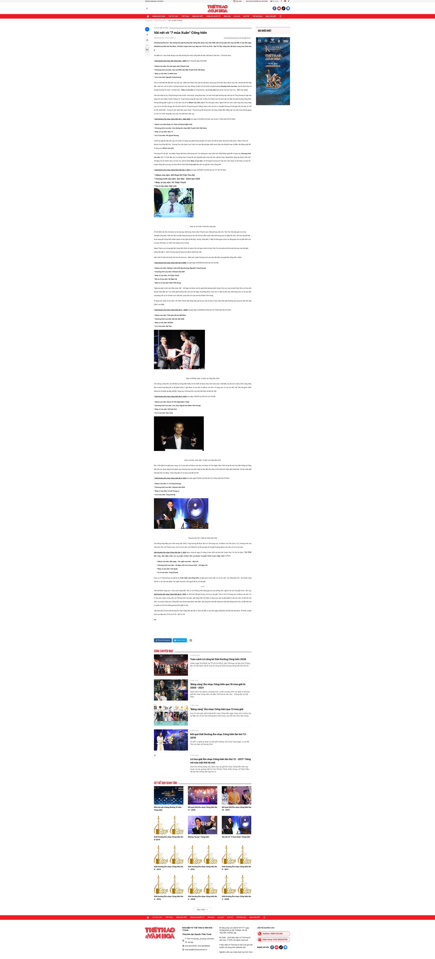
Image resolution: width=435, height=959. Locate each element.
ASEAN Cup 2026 (158, 16)
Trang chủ (148, 20)
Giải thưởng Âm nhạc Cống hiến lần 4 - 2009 (202, 897)
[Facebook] (281, 1)
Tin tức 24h (173, 16)
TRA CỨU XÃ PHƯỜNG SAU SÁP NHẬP (257, 1)
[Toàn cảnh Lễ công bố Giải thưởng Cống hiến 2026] (171, 665)
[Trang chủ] (148, 16)
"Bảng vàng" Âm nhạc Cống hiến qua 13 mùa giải (216, 709)
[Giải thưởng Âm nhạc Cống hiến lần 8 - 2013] (168, 855)
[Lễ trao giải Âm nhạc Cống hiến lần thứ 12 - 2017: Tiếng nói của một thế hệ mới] (171, 765)
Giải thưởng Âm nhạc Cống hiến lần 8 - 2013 (168, 868)
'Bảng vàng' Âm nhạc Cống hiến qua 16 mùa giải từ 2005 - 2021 (217, 686)
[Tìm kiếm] (147, 8)
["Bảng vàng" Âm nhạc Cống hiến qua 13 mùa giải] (171, 715)
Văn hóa (227, 16)
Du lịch (237, 16)
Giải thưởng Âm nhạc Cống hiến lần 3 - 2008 (236, 897)
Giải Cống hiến (160, 20)
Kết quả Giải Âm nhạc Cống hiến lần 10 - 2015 (236, 808)
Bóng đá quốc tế (213, 16)
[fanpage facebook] (274, 8)
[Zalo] (288, 8)
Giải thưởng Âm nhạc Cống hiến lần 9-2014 (168, 838)
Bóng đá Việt (197, 16)
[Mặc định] (147, 50)
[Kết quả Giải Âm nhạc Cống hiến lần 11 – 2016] (202, 795)
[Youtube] (285, 1)
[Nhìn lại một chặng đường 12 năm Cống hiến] (168, 795)
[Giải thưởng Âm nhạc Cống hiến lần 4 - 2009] (202, 884)
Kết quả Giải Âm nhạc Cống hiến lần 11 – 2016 (202, 808)
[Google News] (237, 39)
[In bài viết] (147, 40)
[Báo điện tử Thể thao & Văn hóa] (217, 8)
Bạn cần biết (271, 16)
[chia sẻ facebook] (147, 35)
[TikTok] (289, 1)
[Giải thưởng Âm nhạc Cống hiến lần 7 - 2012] (202, 855)
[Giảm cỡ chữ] (147, 54)
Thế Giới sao (257, 16)
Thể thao (185, 16)
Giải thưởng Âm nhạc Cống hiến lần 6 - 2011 (236, 868)
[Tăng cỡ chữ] (147, 45)
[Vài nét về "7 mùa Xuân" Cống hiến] (236, 825)
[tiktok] (283, 8)
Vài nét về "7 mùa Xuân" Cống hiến (236, 837)
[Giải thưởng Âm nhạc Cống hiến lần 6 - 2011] (236, 855)
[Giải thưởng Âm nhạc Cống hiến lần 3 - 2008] (236, 884)
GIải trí (246, 16)
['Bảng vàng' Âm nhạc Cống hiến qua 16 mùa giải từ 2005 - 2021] (171, 690)
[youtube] (279, 8)
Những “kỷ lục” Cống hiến (198, 837)
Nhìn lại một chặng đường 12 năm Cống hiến (167, 808)
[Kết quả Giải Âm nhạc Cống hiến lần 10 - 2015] (236, 795)
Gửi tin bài (275, 1)
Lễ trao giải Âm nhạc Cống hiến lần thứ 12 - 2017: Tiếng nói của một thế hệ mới (220, 761)
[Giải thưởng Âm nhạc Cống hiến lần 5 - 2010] (168, 884)
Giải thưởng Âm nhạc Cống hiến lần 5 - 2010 (168, 897)
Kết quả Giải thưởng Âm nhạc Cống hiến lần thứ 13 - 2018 (218, 736)
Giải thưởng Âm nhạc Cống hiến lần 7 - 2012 (202, 868)
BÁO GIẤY (239, 1)
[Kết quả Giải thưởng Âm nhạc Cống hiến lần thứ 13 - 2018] (171, 740)
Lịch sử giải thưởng (175, 20)
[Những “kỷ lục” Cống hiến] (202, 825)
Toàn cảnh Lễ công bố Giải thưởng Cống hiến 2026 (218, 659)
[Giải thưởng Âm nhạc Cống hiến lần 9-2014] (168, 825)
